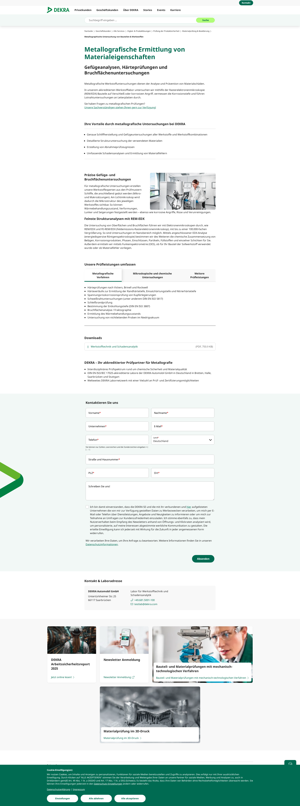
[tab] (103, 275)
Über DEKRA (130, 10)
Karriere (175, 10)
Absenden (203, 558)
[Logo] (59, 10)
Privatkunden (83, 10)
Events (161, 10)
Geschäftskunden (107, 10)
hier (189, 507)
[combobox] (182, 440)
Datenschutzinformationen (102, 544)
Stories (147, 10)
